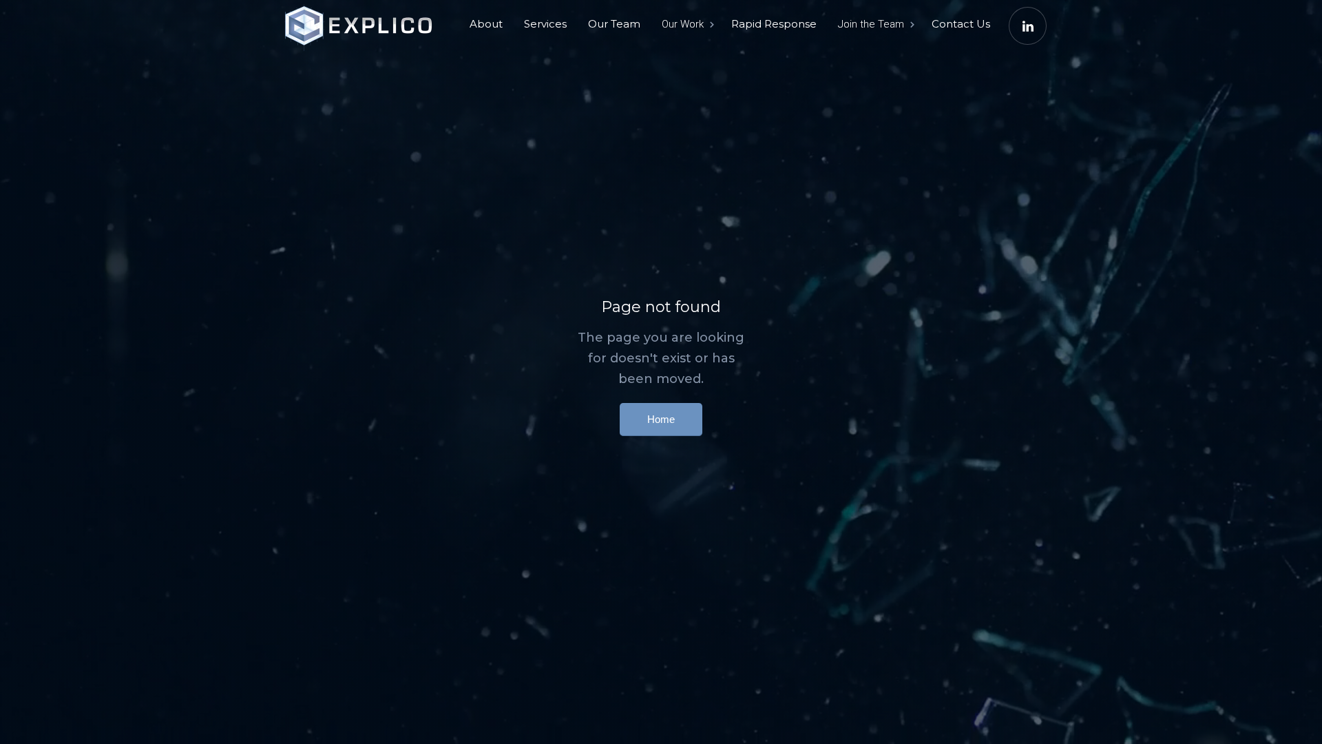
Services (545, 23)
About (486, 23)
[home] (361, 20)
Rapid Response (774, 23)
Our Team (614, 23)
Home (661, 419)
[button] (687, 24)
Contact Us (961, 23)
